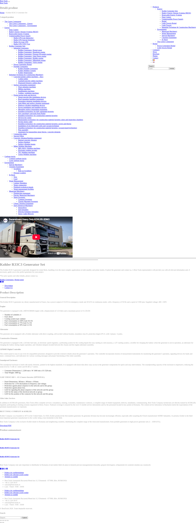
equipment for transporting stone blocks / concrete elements (39, 132)
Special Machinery (168, 35)
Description (9, 286)
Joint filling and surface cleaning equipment (33, 103)
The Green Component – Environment (23, 26)
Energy (159, 9)
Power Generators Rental (166, 46)
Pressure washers (20, 173)
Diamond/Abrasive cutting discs (29, 83)
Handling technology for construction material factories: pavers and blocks (44, 124)
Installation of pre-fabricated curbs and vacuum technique (38, 126)
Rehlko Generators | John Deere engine (32, 56)
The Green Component (165, 42)
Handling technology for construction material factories (38, 116)
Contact (155, 58)
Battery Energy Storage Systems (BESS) (176, 13)
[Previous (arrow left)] (1, 522)
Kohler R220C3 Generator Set (9, 439)
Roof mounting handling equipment (31, 99)
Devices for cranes (24, 118)
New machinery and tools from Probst (31, 114)
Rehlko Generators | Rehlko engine (30, 58)
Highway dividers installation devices (31, 105)
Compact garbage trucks (17, 158)
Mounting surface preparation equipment (32, 109)
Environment (162, 29)
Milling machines (24, 89)
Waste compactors (20, 185)
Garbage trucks (10, 156)
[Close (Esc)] (1, 520)
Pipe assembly (23, 130)
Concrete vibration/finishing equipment (28, 138)
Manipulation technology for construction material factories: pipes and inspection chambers (50, 120)
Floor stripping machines (27, 87)
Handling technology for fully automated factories (36, 111)
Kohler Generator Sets (170, 11)
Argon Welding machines (27, 154)
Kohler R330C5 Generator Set (9, 456)
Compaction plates (20, 134)
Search (151, 66)
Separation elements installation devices (32, 101)
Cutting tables (23, 79)
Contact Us (9, 288)
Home (2, 13)
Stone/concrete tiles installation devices (32, 97)
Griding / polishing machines (28, 93)
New (15, 177)
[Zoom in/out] (8, 520)
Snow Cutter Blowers (26, 214)
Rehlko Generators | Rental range (30, 50)
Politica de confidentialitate (14, 473)
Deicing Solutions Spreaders (28, 212)
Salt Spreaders (23, 210)
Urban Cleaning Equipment (23, 203)
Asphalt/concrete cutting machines (30, 81)
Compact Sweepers (25, 199)
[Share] (3, 520)
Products (156, 7)
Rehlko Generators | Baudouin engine (31, 52)
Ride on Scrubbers (24, 171)
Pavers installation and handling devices (32, 107)
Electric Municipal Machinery (24, 195)
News (155, 52)
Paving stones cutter (25, 122)
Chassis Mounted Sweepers (28, 201)
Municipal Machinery (169, 31)
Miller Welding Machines (23, 146)
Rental (164, 21)
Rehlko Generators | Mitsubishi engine (32, 60)
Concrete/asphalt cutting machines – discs (28, 77)
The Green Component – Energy (21, 24)
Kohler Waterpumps (25, 73)
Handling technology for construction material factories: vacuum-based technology (47, 128)
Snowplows (22, 208)
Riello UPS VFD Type (22, 44)
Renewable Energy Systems (172, 15)
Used (15, 179)
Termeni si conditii (11, 477)
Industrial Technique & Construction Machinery (179, 27)
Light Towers (166, 25)
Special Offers (19, 136)
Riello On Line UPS (21, 42)
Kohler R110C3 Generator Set (9, 448)
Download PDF (5, 426)
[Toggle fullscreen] (5, 520)
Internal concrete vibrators (27, 140)
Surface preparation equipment (25, 85)
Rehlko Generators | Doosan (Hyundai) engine (34, 54)
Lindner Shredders (20, 183)
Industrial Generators (21, 48)
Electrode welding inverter (27, 150)
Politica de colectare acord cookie (16, 475)
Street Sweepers (19, 197)
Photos (155, 56)
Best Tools (4, 1)
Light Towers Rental (169, 23)
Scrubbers (17, 169)
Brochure (156, 54)
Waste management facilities (24, 189)
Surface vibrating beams (26, 144)
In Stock (165, 40)
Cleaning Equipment (169, 38)
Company (156, 50)
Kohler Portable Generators (28, 69)
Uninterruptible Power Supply (172, 19)
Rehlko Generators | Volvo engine (30, 62)
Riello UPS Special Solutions (24, 40)
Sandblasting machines (26, 91)
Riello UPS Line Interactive (23, 38)
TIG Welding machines (26, 152)
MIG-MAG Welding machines (29, 148)
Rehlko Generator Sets (17, 46)
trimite (172, 68)
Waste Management (169, 33)
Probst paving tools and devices (25, 95)
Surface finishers (24, 142)
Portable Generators (21, 66)
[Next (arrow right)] (3, 522)
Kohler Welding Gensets (27, 71)
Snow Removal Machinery (23, 206)
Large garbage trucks (16, 161)
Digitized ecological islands (23, 187)
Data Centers (166, 17)
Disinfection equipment (22, 193)
